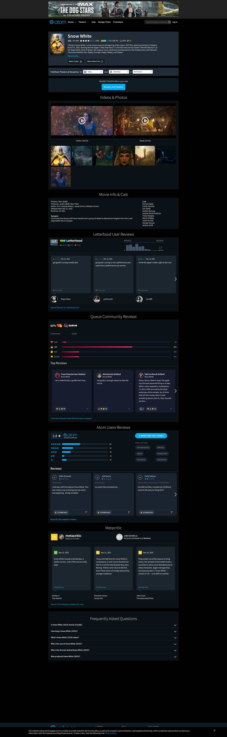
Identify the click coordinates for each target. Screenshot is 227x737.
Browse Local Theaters (113, 87)
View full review (59, 587)
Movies (71, 22)
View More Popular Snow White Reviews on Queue (71, 418)
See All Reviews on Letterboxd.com (65, 307)
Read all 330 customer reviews (63, 519)
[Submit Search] (169, 22)
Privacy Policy (111, 733)
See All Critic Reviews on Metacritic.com (67, 604)
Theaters (82, 22)
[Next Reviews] (175, 279)
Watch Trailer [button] (74, 61)
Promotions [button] (118, 22)
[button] (93, 72)
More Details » (73, 56)
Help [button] (94, 22)
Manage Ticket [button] (104, 22)
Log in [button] (174, 22)
